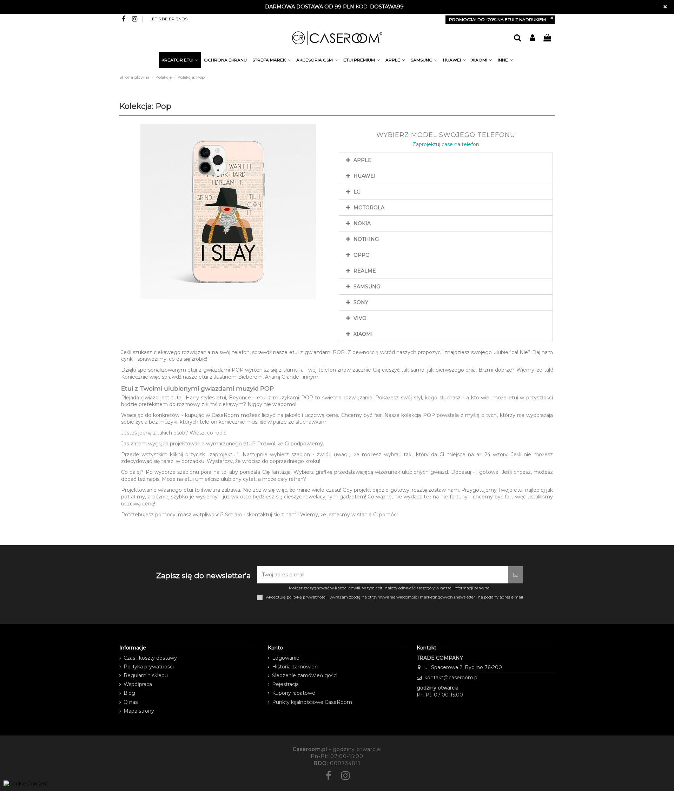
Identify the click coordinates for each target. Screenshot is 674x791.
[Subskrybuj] (515, 574)
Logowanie (285, 658)
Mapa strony (139, 711)
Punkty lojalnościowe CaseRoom (312, 702)
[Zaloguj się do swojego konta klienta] (532, 38)
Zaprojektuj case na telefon (445, 144)
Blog (129, 693)
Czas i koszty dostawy (150, 658)
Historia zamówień (295, 666)
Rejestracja (285, 684)
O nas (131, 702)
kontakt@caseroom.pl (451, 677)
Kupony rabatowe (293, 693)
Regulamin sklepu (146, 675)
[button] (505, 61)
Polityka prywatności (149, 666)
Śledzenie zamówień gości (304, 675)
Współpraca (138, 684)
